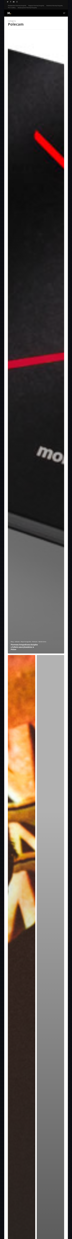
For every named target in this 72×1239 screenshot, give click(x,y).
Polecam (35, 642)
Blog (12, 642)
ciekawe (17, 642)
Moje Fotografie (26, 642)
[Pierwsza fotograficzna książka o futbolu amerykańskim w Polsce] (36, 343)
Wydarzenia (42, 642)
